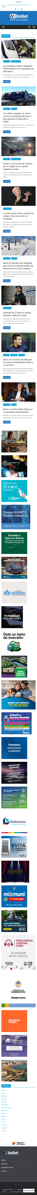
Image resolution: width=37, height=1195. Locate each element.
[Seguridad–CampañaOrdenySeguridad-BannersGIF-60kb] (14, 911)
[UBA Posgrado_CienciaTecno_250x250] (12, 607)
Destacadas (7, 61)
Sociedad (14, 108)
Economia (4, 1099)
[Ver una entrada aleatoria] (33, 27)
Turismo (3, 1130)
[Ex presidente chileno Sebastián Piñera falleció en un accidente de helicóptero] (18, 48)
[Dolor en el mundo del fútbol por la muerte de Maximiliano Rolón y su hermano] (18, 342)
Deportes (6, 354)
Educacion (4, 1102)
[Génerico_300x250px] (14, 431)
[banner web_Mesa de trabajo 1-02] (18, 973)
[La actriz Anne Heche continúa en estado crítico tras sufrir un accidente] (18, 196)
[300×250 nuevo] (14, 738)
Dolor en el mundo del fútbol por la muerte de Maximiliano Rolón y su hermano (18, 362)
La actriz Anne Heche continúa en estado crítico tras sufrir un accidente (18, 216)
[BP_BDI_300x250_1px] (14, 632)
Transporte (4, 1128)
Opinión (3, 1113)
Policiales (21, 354)
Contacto (4, 1171)
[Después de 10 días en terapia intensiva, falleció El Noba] (18, 295)
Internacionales (16, 61)
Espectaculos (7, 208)
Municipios (4, 1110)
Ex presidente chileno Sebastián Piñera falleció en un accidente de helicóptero (18, 69)
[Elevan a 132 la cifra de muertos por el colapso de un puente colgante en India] (18, 146)
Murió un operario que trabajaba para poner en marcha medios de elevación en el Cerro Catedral (18, 266)
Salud (2, 1122)
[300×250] (14, 456)
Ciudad (3, 1090)
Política (14, 404)
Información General (7, 1107)
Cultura (3, 1093)
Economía (4, 1163)
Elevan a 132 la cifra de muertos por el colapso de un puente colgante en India (17, 166)
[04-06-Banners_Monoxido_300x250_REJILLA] (14, 837)
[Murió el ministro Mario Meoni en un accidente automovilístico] (18, 392)
